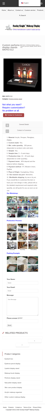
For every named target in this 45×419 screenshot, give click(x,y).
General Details (24, 124)
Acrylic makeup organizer (13, 392)
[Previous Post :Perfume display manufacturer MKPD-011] (35, 341)
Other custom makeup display (15, 397)
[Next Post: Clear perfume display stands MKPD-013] (22, 345)
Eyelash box (9, 359)
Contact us (19, 10)
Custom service (30, 10)
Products (40, 10)
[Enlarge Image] (22, 58)
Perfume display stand (15, 99)
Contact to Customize (14, 115)
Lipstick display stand (12, 368)
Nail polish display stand (13, 383)
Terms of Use (27, 407)
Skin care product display (13, 387)
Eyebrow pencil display (12, 363)
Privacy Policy (37, 407)
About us (11, 10)
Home (4, 10)
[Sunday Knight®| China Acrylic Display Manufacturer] (22, 31)
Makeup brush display (12, 373)
